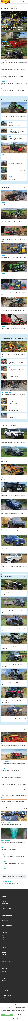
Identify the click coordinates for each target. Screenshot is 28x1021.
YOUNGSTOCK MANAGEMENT (5, 822)
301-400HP (3, 114)
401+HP (10, 136)
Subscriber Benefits (6, 922)
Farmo (3, 999)
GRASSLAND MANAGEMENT (5, 840)
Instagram (4, 980)
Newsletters (4, 918)
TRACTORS (10, 122)
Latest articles (5, 899)
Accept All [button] (7, 1014)
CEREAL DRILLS (3, 768)
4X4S (1, 67)
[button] (14, 1018)
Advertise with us (5, 954)
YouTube (4, 978)
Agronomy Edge (5, 992)
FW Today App (5, 920)
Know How (4, 901)
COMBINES (4, 41)
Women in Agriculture (6, 995)
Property (3, 937)
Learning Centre (5, 903)
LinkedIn (3, 976)
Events (3, 1002)
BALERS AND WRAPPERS (5, 761)
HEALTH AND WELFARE (4, 861)
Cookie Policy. (4, 1012)
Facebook (4, 971)
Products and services (6, 908)
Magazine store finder (6, 959)
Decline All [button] (20, 1014)
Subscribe (4, 956)
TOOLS (10, 360)
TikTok (3, 982)
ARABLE (2, 782)
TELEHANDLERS (3, 81)
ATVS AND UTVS (3, 60)
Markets (3, 906)
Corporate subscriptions (7, 925)
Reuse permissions (6, 961)
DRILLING (2, 743)
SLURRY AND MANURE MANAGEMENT (7, 881)
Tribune (3, 997)
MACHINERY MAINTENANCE (6, 392)
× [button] (26, 1004)
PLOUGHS (2, 775)
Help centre (4, 949)
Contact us (4, 952)
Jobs (3, 935)
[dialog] (14, 1012)
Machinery (4, 939)
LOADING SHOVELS (5, 24)
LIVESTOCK (2, 847)
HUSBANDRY (3, 854)
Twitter (3, 973)
